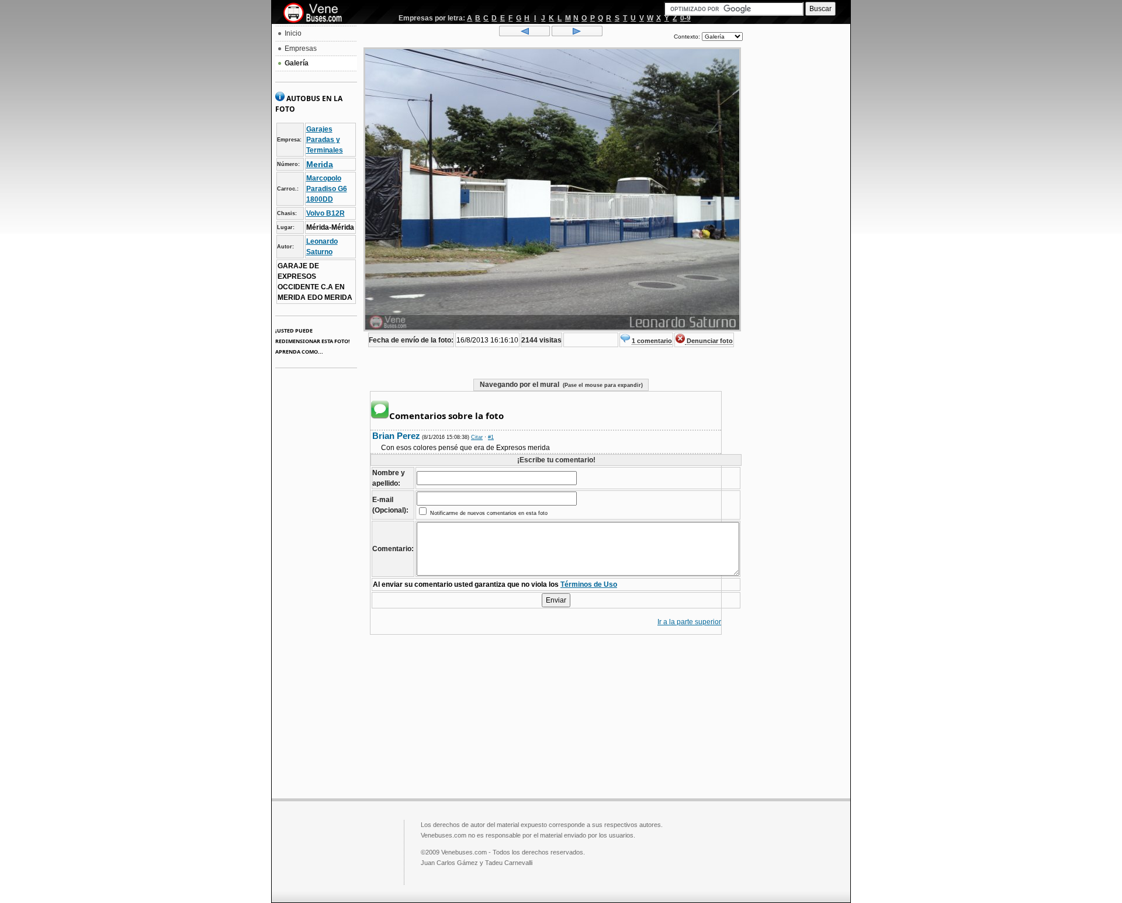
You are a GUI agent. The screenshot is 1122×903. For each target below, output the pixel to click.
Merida (319, 164)
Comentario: (393, 549)
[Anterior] (524, 34)
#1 (491, 437)
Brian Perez (396, 436)
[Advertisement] (796, 202)
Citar (477, 437)
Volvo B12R (325, 213)
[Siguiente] (577, 34)
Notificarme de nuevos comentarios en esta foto (488, 513)
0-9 (685, 18)
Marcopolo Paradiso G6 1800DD (326, 188)
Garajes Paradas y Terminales (324, 139)
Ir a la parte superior (689, 622)
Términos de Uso (588, 584)
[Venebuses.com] (317, 13)
